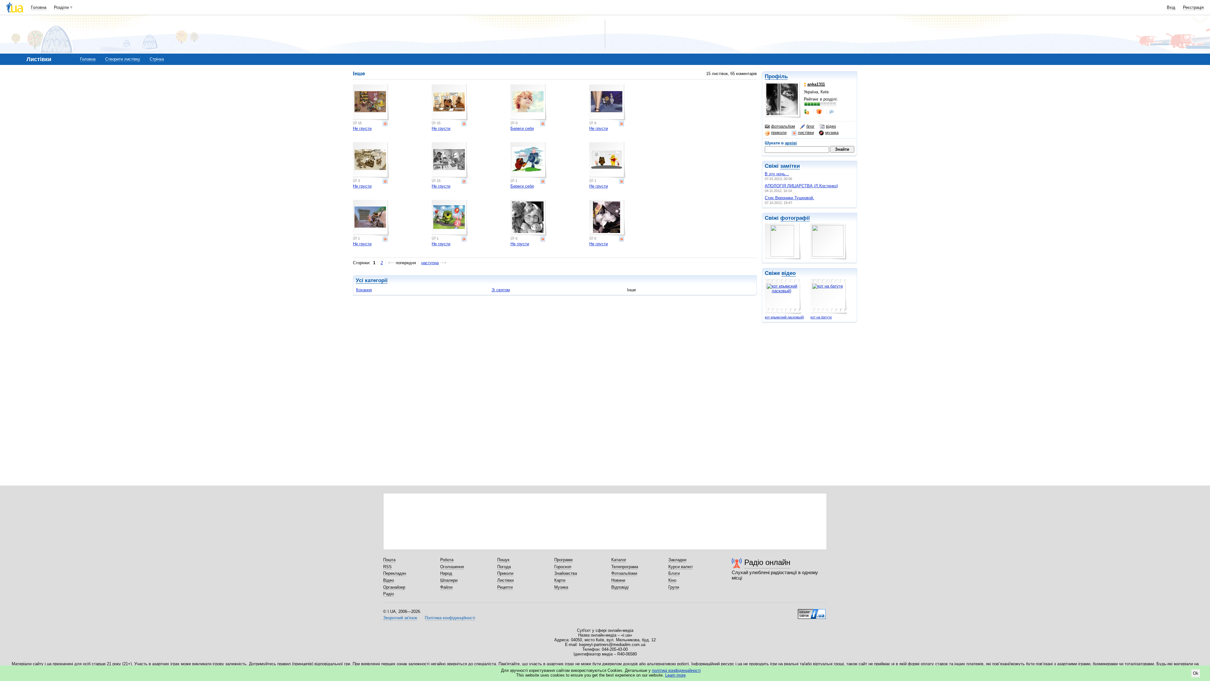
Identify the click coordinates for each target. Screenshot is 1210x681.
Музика (561, 587)
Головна (38, 7)
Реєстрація (1193, 7)
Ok (1195, 673)
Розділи (61, 7)
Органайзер (394, 587)
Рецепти (505, 587)
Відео (388, 580)
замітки (790, 166)
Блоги (674, 573)
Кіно (672, 580)
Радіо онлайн (767, 562)
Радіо (388, 593)
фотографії (795, 218)
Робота (446, 559)
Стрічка (157, 59)
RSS (387, 566)
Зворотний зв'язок (400, 617)
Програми (563, 559)
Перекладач (394, 573)
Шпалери (449, 580)
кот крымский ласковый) (784, 317)
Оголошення (452, 566)
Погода (504, 566)
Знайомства (565, 573)
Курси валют (680, 566)
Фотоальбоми (624, 573)
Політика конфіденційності (450, 617)
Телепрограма (624, 566)
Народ (446, 573)
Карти (559, 580)
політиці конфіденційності (676, 670)
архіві (791, 143)
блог (810, 126)
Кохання (364, 290)
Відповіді (620, 587)
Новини (618, 580)
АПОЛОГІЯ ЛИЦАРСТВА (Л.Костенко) (801, 185)
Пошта (389, 559)
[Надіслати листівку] (386, 123)
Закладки (677, 559)
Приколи (505, 573)
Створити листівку (122, 59)
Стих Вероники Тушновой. (789, 197)
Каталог (618, 559)
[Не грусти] (371, 102)
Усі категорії (372, 280)
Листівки (505, 580)
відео (831, 126)
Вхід (1171, 7)
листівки (806, 132)
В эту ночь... (777, 174)
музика (831, 132)
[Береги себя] (528, 102)
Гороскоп (562, 566)
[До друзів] (807, 111)
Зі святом (501, 290)
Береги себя (522, 128)
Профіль (776, 76)
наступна (430, 262)
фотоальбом (783, 126)
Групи (673, 587)
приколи (778, 132)
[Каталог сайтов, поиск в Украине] (812, 611)
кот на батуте (821, 317)
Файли (446, 587)
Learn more (675, 675)
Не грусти (362, 128)
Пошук (503, 559)
